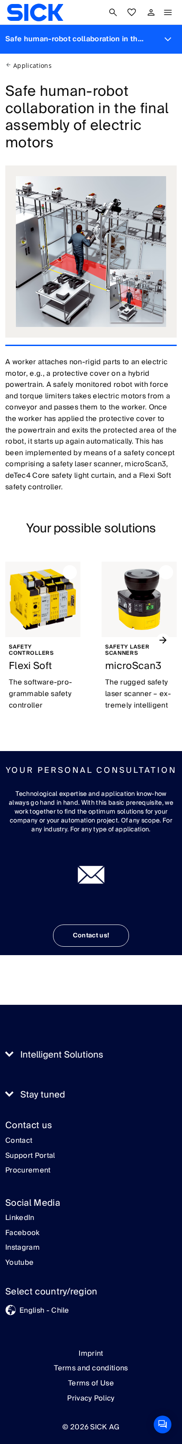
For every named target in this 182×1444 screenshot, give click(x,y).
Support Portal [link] (30, 1156)
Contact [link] (18, 1141)
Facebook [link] (22, 1233)
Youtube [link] (19, 1263)
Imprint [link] (91, 1353)
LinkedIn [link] (19, 1218)
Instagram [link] (22, 1248)
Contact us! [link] (91, 935)
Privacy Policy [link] (90, 1398)
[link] (35, 12)
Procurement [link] (28, 1170)
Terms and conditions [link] (91, 1368)
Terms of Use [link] (91, 1383)
